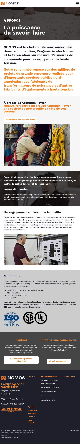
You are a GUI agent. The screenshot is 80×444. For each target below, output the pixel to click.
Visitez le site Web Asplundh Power (20, 119)
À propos (31, 407)
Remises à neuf (46, 396)
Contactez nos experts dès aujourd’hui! (21, 360)
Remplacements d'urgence (50, 387)
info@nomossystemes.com (11, 391)
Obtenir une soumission (58, 361)
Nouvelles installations (48, 391)
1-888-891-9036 (6, 394)
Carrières (31, 417)
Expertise (31, 377)
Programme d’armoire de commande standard (49, 382)
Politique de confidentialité (10, 438)
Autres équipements (48, 400)
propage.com (74, 430)
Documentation (69, 377)
